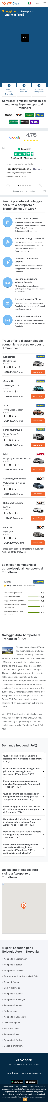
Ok (25, 1100)
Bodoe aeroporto (11, 1011)
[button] (23, 906)
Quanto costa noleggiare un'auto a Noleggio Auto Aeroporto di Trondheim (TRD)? (22, 758)
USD (38, 3)
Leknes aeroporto (12, 1023)
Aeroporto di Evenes (13, 994)
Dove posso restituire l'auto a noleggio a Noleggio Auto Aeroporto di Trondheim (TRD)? (22, 834)
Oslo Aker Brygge (12, 988)
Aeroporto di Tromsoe (14, 970)
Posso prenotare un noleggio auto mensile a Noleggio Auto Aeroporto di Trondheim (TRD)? (21, 784)
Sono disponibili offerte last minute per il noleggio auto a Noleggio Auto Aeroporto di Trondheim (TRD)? (22, 822)
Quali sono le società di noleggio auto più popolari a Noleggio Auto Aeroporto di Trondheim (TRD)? (21, 771)
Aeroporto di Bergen (13, 965)
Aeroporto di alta (11, 1034)
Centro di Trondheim (13, 1046)
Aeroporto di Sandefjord (15, 1017)
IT (32, 3)
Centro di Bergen (11, 982)
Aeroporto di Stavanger (14, 999)
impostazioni (40, 1097)
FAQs (9, 1073)
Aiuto (16, 1073)
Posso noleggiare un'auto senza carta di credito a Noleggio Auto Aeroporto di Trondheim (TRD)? (21, 809)
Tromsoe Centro (11, 1028)
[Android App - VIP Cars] (17, 1082)
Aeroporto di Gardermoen (15, 959)
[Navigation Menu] (45, 3)
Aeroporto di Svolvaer (14, 1040)
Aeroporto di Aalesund (14, 1005)
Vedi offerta (37, 372)
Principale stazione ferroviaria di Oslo (21, 976)
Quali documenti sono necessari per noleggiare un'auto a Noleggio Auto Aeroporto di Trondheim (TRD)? (21, 796)
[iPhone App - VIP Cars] (31, 1082)
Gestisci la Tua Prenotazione (31, 1073)
